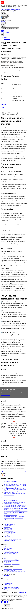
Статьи (5, 37)
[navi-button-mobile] (2, 34)
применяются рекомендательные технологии (13, 593)
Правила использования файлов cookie (10, 11)
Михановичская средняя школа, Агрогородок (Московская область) (15, 512)
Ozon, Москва (21, 502)
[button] (2, 30)
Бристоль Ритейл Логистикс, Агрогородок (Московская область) (14, 518)
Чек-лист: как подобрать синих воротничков (15, 484)
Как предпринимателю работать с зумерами (15, 489)
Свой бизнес (7, 39)
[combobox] (7, 605)
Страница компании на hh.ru (4, 105)
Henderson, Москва (21, 505)
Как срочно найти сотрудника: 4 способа (14, 487)
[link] (3, 26)
